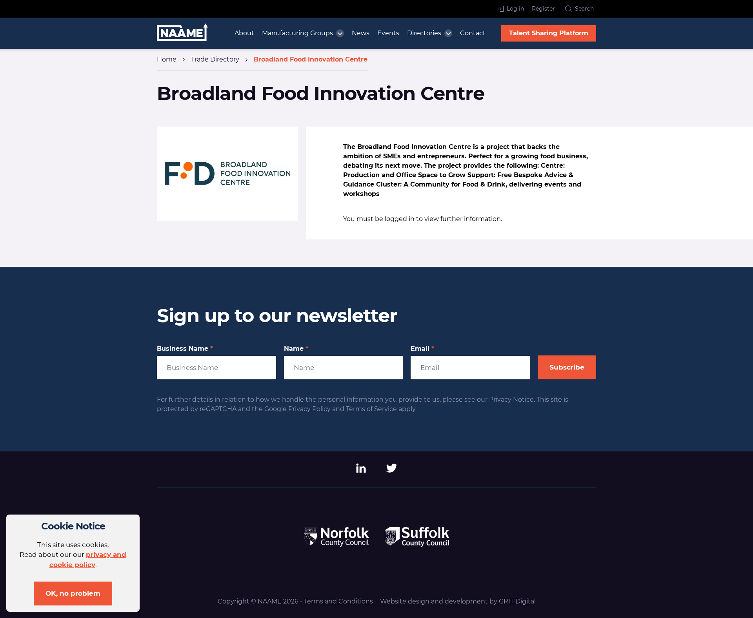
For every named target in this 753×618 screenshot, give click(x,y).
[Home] (182, 33)
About (244, 33)
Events (388, 33)
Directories (424, 33)
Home (166, 59)
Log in (515, 8)
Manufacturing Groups (297, 33)
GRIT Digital (517, 601)
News (360, 33)
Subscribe (566, 367)
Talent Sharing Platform (548, 33)
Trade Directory (215, 59)
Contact (473, 33)
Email (422, 349)
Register (543, 8)
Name (296, 349)
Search (584, 8)
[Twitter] (391, 471)
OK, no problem (72, 593)
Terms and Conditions (339, 601)
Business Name (185, 349)
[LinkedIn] (361, 471)
